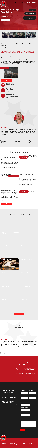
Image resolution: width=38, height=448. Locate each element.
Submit (22, 429)
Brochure (35, 5)
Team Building (16, 2)
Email (21, 399)
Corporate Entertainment (31, 2)
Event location (23, 412)
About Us (23, 5)
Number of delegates (24, 407)
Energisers (22, 2)
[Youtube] (31, 445)
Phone (21, 402)
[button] (16, 2)
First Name (22, 390)
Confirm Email (31, 399)
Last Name (31, 390)
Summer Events (29, 5)
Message (22, 420)
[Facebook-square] (29, 445)
